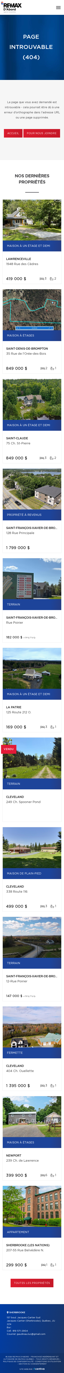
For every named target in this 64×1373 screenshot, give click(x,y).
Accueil (13, 133)
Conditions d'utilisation (48, 1361)
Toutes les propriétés (32, 1283)
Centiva (39, 1369)
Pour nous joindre (41, 133)
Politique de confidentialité (18, 1361)
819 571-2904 (20, 1331)
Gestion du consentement (33, 1364)
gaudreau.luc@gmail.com (31, 1334)
